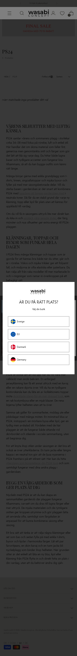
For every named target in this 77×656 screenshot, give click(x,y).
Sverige (20, 321)
